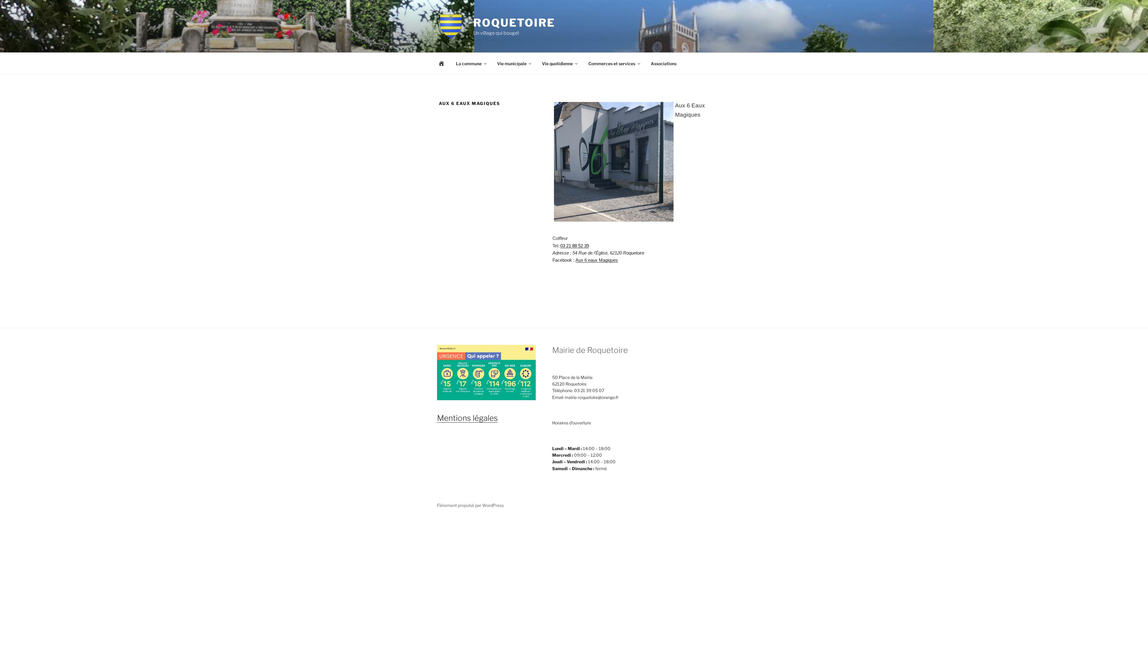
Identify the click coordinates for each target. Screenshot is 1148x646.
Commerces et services (611, 63)
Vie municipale (511, 63)
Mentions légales (467, 418)
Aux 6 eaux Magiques (596, 260)
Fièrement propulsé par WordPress (470, 505)
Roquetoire (514, 22)
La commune (469, 63)
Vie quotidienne (557, 63)
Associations (664, 63)
